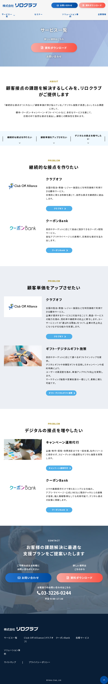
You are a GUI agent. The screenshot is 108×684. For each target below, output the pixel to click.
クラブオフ (58, 208)
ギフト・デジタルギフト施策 (60, 393)
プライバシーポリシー (39, 662)
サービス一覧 (10, 637)
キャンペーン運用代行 (58, 468)
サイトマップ (10, 662)
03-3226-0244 (56, 593)
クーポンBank (58, 250)
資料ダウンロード (94, 5)
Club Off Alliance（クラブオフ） (38, 639)
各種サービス (82, 637)
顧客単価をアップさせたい (54, 137)
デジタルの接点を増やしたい (88, 137)
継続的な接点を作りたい (19, 137)
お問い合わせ (66, 5)
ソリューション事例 (12, 651)
